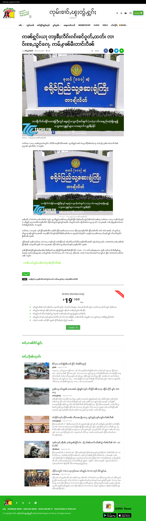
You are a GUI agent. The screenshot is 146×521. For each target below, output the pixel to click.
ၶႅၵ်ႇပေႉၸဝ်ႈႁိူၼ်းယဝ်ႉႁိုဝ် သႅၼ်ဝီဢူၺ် (69, 364)
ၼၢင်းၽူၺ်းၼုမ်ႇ (56, 395)
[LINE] (121, 50)
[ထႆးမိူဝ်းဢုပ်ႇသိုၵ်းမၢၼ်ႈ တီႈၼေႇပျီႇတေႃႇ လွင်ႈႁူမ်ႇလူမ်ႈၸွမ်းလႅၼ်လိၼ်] (36, 424)
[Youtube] (125, 13)
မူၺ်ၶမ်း (54, 367)
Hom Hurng (55, 474)
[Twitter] (23, 503)
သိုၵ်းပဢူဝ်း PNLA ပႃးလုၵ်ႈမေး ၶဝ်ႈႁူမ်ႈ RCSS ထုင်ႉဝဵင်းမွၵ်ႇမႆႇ (79, 471)
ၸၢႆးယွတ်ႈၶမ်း (28, 51)
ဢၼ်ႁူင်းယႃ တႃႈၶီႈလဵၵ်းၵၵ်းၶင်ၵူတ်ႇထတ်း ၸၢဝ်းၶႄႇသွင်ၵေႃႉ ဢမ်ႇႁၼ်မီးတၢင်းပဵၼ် (53, 279)
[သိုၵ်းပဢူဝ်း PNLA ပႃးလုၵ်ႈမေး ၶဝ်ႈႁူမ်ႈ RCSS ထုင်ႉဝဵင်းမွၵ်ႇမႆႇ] (36, 477)
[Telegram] (116, 50)
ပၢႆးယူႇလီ (26, 274)
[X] (121, 13)
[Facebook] (117, 13)
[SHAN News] (19, 13)
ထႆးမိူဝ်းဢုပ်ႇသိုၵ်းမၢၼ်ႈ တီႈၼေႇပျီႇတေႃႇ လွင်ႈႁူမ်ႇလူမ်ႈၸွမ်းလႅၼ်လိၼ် (83, 417)
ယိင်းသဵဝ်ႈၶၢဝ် (55, 449)
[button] (130, 13)
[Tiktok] (29, 503)
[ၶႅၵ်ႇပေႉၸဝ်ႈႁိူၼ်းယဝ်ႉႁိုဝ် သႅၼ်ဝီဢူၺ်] (36, 370)
